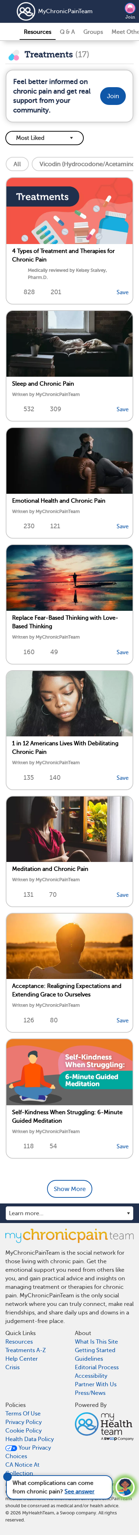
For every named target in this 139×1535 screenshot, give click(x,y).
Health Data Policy (29, 1439)
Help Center (21, 1359)
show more (70, 1189)
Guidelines (89, 1359)
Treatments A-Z (25, 1350)
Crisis (12, 1367)
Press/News (90, 1393)
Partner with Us (96, 1384)
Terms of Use (23, 1413)
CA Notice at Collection (22, 1469)
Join (130, 17)
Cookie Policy (23, 1431)
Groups (93, 32)
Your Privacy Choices (28, 1452)
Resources (37, 32)
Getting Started (95, 1350)
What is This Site (96, 1342)
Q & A (67, 32)
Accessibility (91, 1376)
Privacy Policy (23, 1422)
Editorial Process (97, 1367)
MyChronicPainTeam (56, 11)
